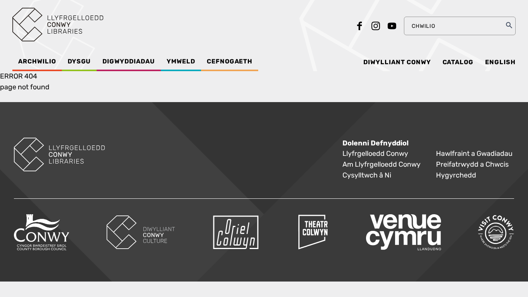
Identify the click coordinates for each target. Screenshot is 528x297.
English (500, 62)
